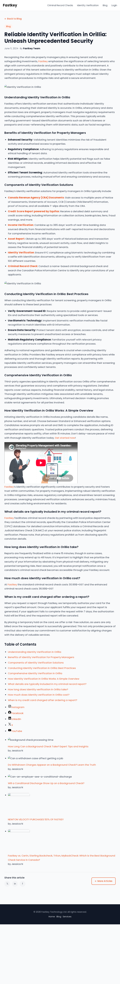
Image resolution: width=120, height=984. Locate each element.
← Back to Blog (13, 18)
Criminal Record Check (22, 266)
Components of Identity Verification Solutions (36, 662)
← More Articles (103, 881)
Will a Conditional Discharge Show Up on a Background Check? (46, 783)
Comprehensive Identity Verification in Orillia (35, 673)
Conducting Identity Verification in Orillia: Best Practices (42, 668)
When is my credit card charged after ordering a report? (42, 700)
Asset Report (16, 239)
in (15, 883)
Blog (105, 5)
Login (114, 5)
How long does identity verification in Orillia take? (38, 689)
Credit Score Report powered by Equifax (33, 211)
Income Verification (20, 225)
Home (52, 916)
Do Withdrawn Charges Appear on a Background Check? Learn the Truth (52, 765)
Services (67, 916)
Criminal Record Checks (60, 5)
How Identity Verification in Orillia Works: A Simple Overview (43, 678)
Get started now (65, 438)
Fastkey (10, 5)
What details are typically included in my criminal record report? (47, 684)
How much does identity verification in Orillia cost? (38, 694)
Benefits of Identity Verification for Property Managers (41, 657)
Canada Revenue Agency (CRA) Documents (36, 197)
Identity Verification (88, 5)
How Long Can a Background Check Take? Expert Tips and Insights (48, 746)
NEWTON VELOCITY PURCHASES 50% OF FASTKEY (36, 819)
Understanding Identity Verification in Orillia (34, 652)
